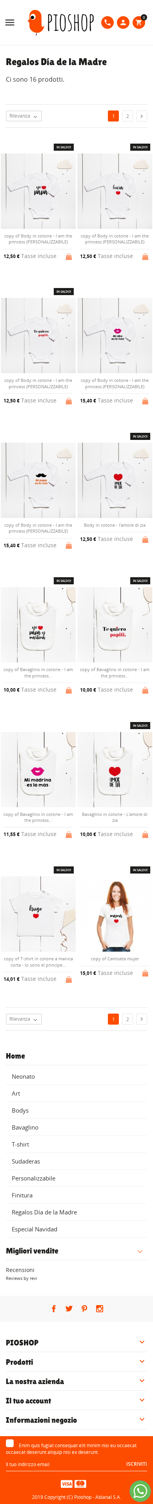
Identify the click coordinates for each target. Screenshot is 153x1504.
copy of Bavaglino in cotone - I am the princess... (38, 672)
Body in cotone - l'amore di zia (115, 525)
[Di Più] (83, 1035)
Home (15, 1055)
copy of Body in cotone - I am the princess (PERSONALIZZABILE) (38, 239)
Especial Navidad (34, 1229)
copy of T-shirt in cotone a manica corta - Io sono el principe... (38, 961)
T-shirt (20, 1144)
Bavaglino (25, 1127)
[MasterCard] (80, 1483)
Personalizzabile (33, 1178)
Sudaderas (26, 1161)
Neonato (23, 1076)
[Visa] (67, 1483)
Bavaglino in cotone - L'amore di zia (115, 817)
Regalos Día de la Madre (44, 1212)
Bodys (20, 1110)
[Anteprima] (70, 1035)
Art (16, 1093)
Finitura (22, 1195)
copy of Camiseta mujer (115, 959)
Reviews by (21, 1278)
